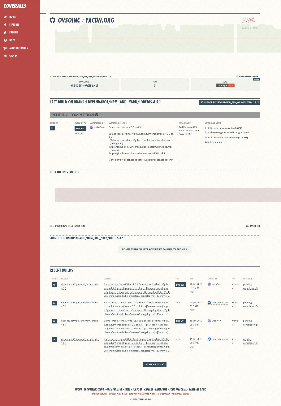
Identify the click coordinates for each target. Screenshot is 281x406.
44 (54, 303)
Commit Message (118, 123)
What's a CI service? (160, 393)
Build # (54, 123)
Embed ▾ (256, 79)
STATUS (78, 389)
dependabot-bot (220, 302)
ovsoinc (69, 20)
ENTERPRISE (161, 389)
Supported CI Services (139, 393)
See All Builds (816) (155, 364)
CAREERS (148, 389)
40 (54, 321)
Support (137, 389)
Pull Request (185, 123)
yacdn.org (100, 20)
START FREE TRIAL (178, 389)
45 (52, 128)
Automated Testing (180, 393)
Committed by (97, 123)
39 (54, 339)
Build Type (80, 123)
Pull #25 (80, 128)
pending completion (73, 114)
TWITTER (112, 393)
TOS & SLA (122, 393)
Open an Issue (114, 389)
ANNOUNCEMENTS (99, 393)
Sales (127, 389)
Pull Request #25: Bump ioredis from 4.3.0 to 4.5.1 (189, 130)
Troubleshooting (94, 389)
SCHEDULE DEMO (197, 389)
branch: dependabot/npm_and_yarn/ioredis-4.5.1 (230, 102)
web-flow (99, 127)
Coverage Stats (213, 123)
